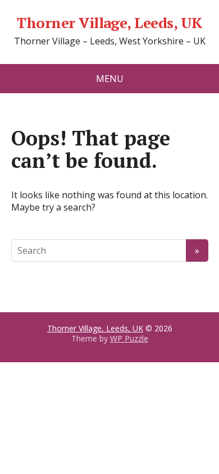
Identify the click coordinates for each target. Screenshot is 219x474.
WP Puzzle (129, 338)
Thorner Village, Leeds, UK (109, 23)
